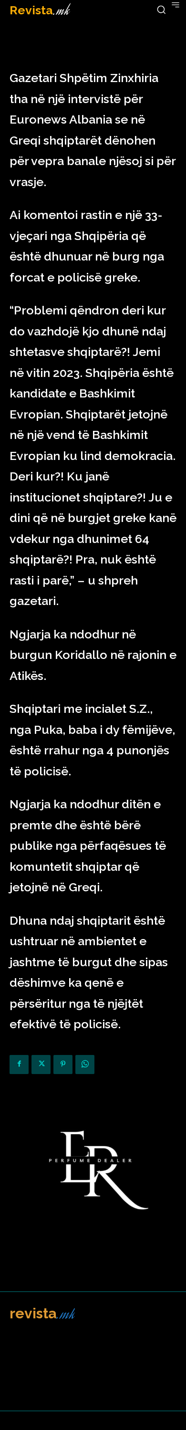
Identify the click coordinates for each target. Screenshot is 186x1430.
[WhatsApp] (84, 1064)
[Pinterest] (62, 1064)
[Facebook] (19, 1064)
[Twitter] (41, 1064)
